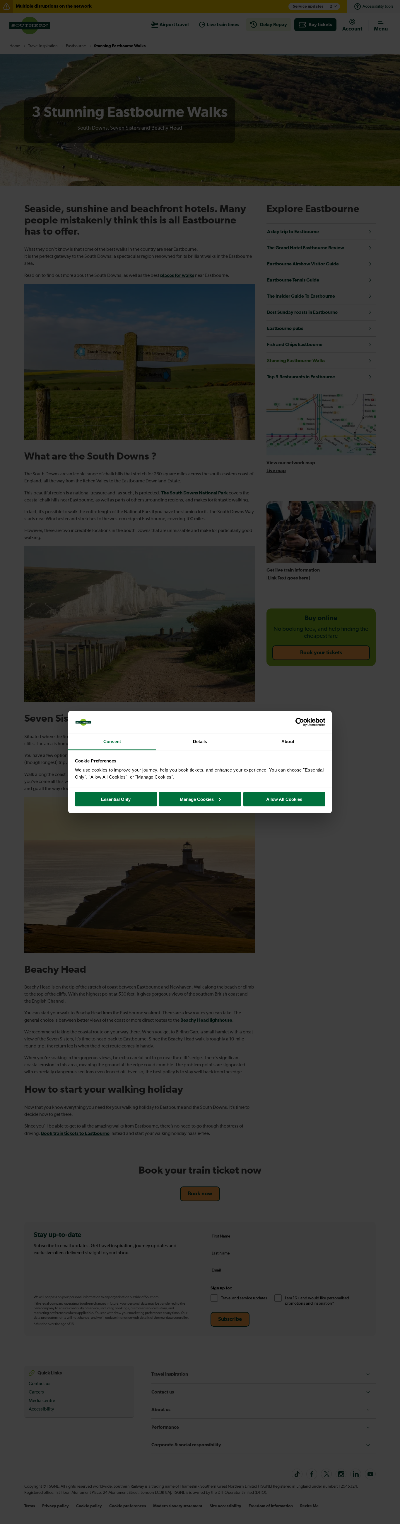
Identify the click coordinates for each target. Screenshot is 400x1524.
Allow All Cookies (284, 798)
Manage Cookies (197, 798)
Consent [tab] (112, 741)
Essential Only (116, 798)
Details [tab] (200, 741)
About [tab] (287, 741)
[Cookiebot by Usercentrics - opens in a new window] (299, 722)
